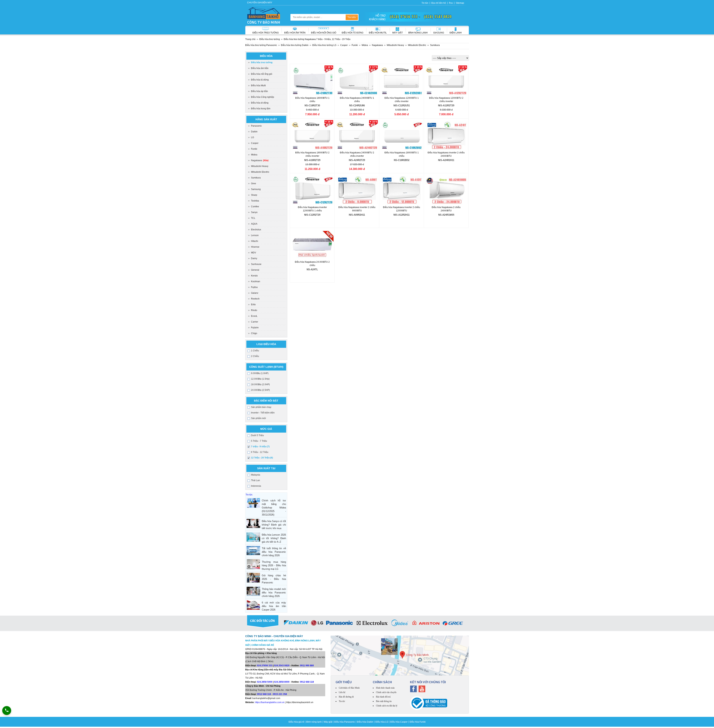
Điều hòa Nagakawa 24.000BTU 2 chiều (312, 266)
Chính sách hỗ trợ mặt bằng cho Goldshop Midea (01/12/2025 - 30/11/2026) (274, 507)
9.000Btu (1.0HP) (259, 373)
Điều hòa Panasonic (344, 722)
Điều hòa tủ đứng (260, 79)
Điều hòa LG (381, 722)
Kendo (254, 275)
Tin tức (425, 3)
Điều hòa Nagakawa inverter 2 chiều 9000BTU (356, 211)
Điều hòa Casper (399, 722)
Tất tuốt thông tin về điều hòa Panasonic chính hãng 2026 (274, 552)
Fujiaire (255, 327)
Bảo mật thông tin (384, 701)
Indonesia (256, 486)
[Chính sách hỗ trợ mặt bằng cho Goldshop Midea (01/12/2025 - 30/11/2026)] (253, 503)
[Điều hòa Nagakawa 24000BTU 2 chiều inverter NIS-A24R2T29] (357, 135)
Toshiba (255, 200)
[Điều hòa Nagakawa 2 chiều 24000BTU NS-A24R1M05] (446, 190)
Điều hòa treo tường (266, 32)
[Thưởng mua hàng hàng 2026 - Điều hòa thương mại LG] (253, 564)
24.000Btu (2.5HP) (260, 390)
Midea (254, 154)
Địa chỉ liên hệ (438, 3)
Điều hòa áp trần (259, 91)
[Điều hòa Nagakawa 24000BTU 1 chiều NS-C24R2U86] (357, 81)
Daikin (254, 131)
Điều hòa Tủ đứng (352, 32)
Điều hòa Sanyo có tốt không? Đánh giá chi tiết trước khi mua (274, 525)
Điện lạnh (456, 32)
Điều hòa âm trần (294, 32)
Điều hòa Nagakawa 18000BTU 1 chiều (312, 102)
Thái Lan (255, 480)
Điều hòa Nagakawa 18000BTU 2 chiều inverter (312, 156)
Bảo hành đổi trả (383, 696)
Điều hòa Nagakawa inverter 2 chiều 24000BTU (446, 156)
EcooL (254, 316)
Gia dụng (438, 32)
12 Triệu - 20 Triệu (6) (262, 457)
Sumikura (256, 177)
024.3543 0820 (282, 665)
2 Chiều (255, 356)
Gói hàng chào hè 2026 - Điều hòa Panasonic (274, 579)
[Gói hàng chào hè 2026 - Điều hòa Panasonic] (253, 578)
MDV (253, 252)
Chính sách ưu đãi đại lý (386, 705)
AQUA (254, 224)
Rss (451, 3)
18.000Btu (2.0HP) (260, 384)
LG (252, 137)
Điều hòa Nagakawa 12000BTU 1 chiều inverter (402, 102)
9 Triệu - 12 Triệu (259, 452)
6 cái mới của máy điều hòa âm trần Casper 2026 (274, 606)
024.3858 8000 (282, 682)
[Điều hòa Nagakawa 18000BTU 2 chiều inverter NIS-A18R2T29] (312, 135)
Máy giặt (397, 32)
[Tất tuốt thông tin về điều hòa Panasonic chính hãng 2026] (253, 550)
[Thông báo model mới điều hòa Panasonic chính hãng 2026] (253, 591)
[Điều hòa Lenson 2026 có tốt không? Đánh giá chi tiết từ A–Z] (253, 537)
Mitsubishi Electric (260, 172)
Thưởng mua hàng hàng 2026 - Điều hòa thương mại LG (274, 565)
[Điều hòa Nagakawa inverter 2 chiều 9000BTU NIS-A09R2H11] (357, 190)
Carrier (254, 321)
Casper (254, 143)
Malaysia (255, 474)
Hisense (255, 247)
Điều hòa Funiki (418, 722)
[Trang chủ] (263, 15)
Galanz (254, 293)
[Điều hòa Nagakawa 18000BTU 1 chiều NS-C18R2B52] (401, 135)
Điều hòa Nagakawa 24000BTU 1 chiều (357, 102)
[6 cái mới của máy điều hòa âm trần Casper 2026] (253, 605)
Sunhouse (256, 264)
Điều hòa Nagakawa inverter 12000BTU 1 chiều (312, 211)
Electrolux (256, 229)
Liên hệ (342, 692)
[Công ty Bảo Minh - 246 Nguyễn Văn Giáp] (400, 655)
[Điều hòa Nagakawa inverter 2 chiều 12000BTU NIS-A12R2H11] (401, 190)
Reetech (255, 298)
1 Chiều (255, 350)
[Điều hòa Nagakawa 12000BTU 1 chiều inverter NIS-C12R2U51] (401, 81)
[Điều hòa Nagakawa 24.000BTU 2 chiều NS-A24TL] (312, 245)
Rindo (254, 310)
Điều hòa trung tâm (260, 108)
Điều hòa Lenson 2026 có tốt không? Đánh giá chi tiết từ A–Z (274, 538)
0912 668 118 (307, 682)
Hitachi (254, 241)
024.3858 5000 (264, 682)
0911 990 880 (307, 665)
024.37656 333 (264, 665)
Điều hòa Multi (258, 85)
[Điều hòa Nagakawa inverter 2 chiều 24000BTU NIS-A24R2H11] (446, 135)
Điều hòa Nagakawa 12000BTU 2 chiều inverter (446, 102)
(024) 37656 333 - (405, 16)
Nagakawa (259, 160)
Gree (253, 183)
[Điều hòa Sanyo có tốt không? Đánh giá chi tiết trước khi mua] (253, 523)
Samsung (256, 189)
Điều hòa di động (259, 103)
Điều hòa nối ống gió (323, 32)
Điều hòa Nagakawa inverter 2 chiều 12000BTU (401, 211)
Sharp (254, 195)
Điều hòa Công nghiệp (262, 97)
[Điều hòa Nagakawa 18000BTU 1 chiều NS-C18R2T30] (312, 81)
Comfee (255, 206)
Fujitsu (254, 287)
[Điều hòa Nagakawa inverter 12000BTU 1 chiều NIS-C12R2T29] (312, 190)
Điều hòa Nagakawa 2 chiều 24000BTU (446, 211)
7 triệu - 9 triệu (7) (260, 446)
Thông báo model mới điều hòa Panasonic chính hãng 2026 (274, 592)
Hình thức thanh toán (385, 688)
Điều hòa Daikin (365, 722)
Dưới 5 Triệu (257, 435)
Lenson (255, 235)
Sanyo (254, 212)
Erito (253, 304)
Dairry (254, 258)
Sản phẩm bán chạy (261, 407)
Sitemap (460, 3)
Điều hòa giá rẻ (296, 722)
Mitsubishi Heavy (259, 166)
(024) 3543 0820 (438, 16)
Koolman (255, 281)
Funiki (254, 149)
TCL (253, 218)
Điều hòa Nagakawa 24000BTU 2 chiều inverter (357, 156)
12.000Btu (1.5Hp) (260, 379)
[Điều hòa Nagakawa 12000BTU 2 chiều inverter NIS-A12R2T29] (446, 81)
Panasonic (256, 126)
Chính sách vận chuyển (386, 692)
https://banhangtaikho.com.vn (269, 702)
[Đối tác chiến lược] (357, 623)
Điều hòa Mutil (378, 32)
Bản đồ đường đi (346, 696)
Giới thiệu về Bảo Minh (349, 688)
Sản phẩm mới (258, 418)
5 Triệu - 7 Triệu (259, 441)
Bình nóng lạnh (418, 32)
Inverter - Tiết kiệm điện (263, 412)
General (255, 270)
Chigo (254, 333)
